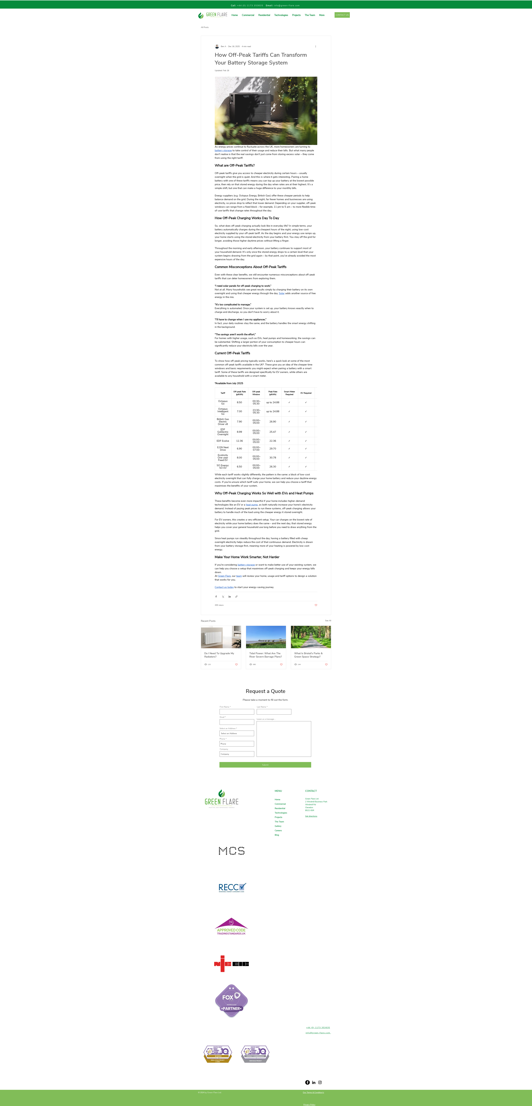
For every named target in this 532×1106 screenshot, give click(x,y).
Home (277, 799)
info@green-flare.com (287, 5)
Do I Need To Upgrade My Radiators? (219, 655)
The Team (279, 821)
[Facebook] (307, 1082)
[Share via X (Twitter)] (223, 596)
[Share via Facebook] (216, 596)
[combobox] (236, 733)
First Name (224, 707)
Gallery (278, 826)
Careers (278, 830)
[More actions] (315, 46)
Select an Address (228, 728)
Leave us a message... (266, 719)
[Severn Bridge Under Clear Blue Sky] (266, 637)
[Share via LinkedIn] (229, 596)
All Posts (205, 27)
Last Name (261, 707)
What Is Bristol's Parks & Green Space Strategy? (308, 655)
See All (328, 620)
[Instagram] (320, 1082)
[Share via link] (236, 596)
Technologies (281, 812)
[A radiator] (221, 637)
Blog (277, 835)
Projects (278, 817)
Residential (280, 808)
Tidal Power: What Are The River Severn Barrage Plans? (265, 655)
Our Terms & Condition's (313, 1092)
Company (224, 749)
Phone (222, 739)
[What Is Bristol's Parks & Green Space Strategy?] (311, 637)
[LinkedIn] (313, 1082)
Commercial (280, 804)
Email (222, 717)
